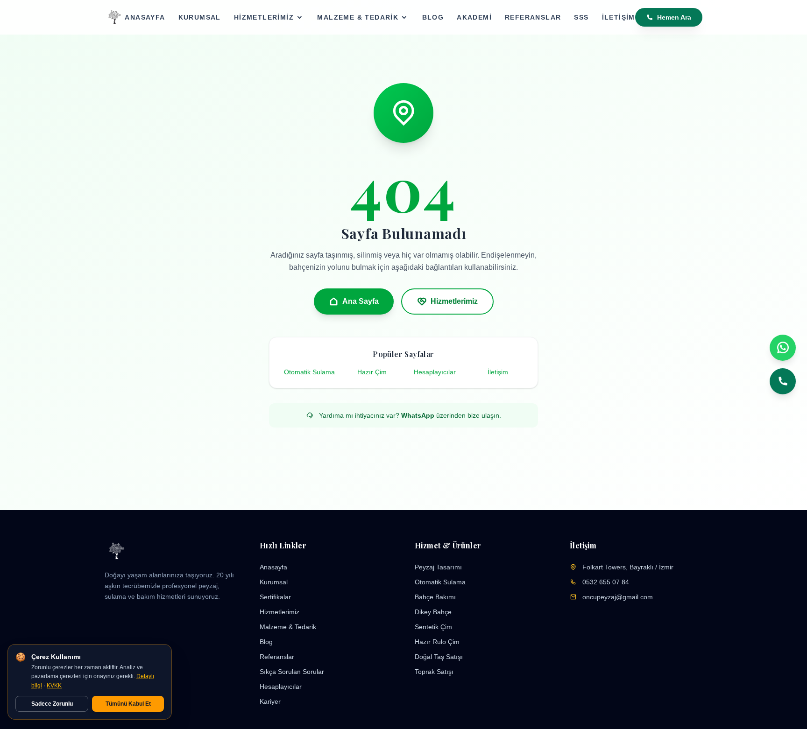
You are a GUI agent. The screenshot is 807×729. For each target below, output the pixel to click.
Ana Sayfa (360, 301)
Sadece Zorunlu (52, 704)
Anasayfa (145, 17)
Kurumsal (199, 17)
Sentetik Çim (433, 627)
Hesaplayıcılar (435, 372)
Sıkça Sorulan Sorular (292, 671)
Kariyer (270, 701)
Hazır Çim (372, 372)
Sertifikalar (275, 597)
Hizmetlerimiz (264, 17)
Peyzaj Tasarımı (438, 567)
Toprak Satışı (434, 671)
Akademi (474, 17)
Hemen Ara (674, 17)
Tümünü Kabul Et (128, 704)
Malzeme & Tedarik (357, 17)
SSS (581, 17)
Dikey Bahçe (433, 612)
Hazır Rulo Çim (437, 641)
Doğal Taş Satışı (439, 656)
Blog (433, 17)
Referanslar (533, 17)
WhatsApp (417, 415)
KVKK (54, 685)
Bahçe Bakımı (435, 597)
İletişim (618, 17)
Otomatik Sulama (309, 372)
